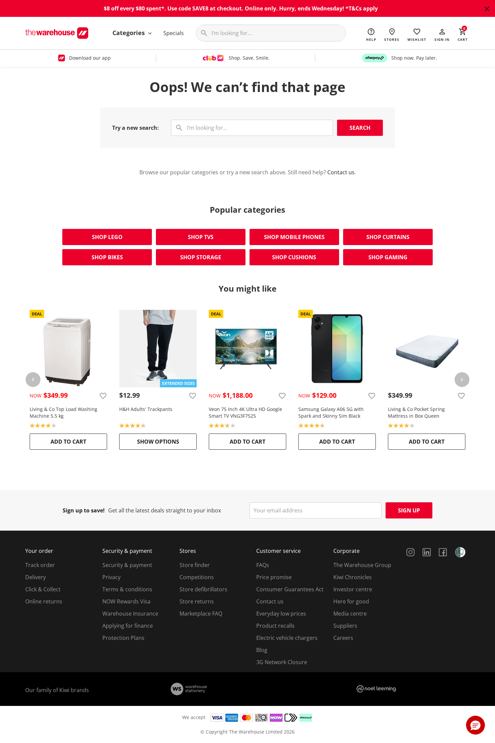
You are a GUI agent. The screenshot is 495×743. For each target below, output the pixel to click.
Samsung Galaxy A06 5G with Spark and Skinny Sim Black (331, 412)
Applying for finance (127, 625)
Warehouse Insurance (130, 613)
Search (360, 127)
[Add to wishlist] (103, 395)
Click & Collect (43, 589)
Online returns (43, 601)
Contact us (341, 172)
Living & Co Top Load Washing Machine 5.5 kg (63, 412)
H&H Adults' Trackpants (145, 409)
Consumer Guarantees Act (290, 589)
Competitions (196, 577)
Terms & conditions (127, 589)
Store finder (194, 565)
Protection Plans (123, 638)
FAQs (262, 565)
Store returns (196, 601)
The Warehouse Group (362, 565)
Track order (40, 565)
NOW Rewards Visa (126, 601)
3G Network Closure (281, 662)
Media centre (350, 613)
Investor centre (352, 589)
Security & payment (127, 565)
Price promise (274, 577)
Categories (129, 33)
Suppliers (345, 625)
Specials (173, 33)
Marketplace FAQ (200, 613)
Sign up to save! (84, 510)
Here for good (351, 601)
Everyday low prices (281, 613)
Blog (261, 650)
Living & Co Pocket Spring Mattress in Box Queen (416, 412)
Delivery (35, 577)
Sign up (409, 510)
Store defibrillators (203, 589)
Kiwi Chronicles (352, 577)
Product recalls (275, 625)
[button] (442, 34)
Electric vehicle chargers (287, 638)
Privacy (111, 577)
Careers (343, 638)
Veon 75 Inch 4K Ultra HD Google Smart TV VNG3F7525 (245, 412)
